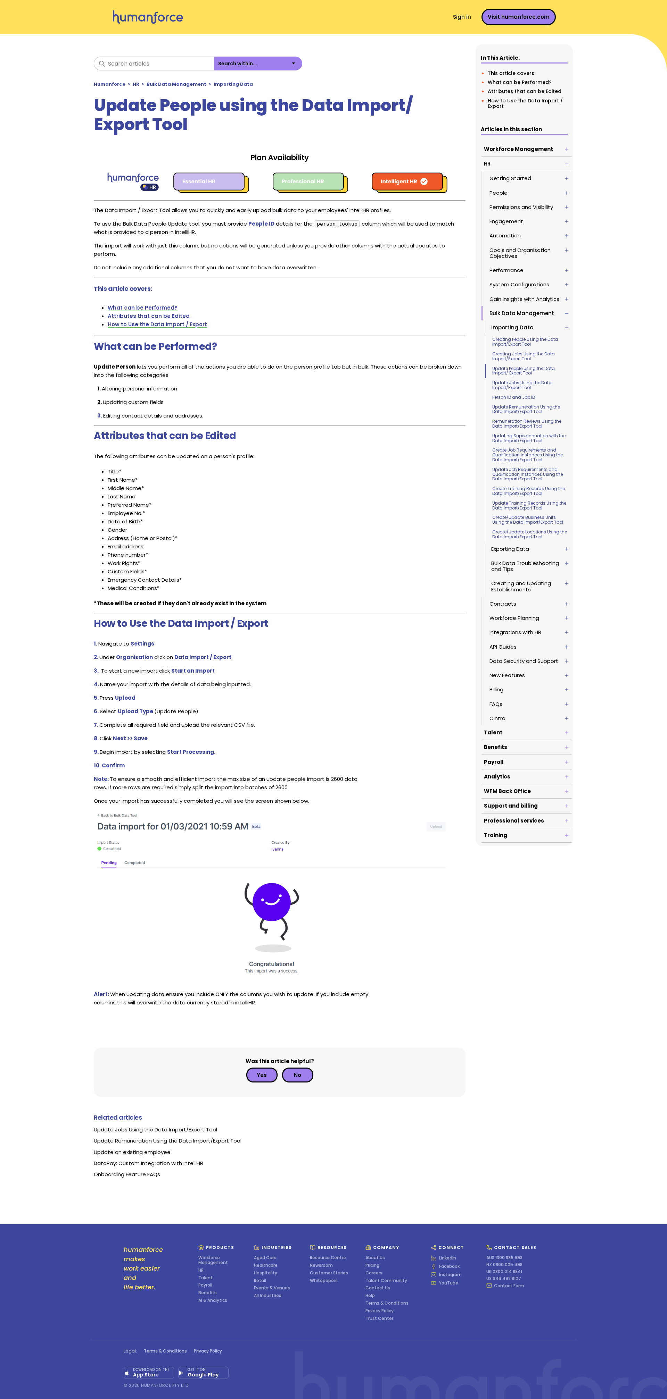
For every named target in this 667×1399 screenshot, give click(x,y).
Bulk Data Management (176, 84)
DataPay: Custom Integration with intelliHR (148, 1163)
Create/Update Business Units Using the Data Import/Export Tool (527, 519)
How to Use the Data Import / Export (525, 103)
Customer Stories (329, 1273)
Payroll (205, 1285)
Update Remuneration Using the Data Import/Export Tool (526, 409)
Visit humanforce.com (519, 16)
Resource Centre (328, 1257)
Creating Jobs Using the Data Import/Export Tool (523, 356)
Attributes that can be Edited (524, 91)
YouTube (448, 1283)
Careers (373, 1273)
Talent (205, 1277)
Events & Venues (272, 1288)
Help (370, 1295)
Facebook (449, 1266)
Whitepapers (324, 1280)
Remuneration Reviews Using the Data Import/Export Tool (526, 423)
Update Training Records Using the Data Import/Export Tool (529, 505)
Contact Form (509, 1285)
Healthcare (266, 1265)
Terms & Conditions (387, 1303)
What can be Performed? (520, 82)
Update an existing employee (132, 1152)
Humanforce (109, 84)
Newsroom (321, 1265)
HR (136, 84)
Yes (262, 1075)
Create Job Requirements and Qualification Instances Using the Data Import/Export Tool (527, 455)
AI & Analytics (212, 1300)
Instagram (450, 1275)
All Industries (267, 1295)
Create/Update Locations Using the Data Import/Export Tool (529, 534)
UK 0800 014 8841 (504, 1271)
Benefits (207, 1292)
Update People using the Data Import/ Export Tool (523, 370)
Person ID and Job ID (513, 397)
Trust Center (379, 1318)
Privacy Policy (379, 1310)
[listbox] (258, 63)
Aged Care (265, 1257)
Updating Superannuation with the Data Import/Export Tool (529, 438)
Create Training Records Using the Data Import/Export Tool (528, 491)
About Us (375, 1257)
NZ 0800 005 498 (504, 1264)
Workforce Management (213, 1260)
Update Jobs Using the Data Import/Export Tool (522, 385)
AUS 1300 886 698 (504, 1257)
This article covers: (511, 73)
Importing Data (233, 84)
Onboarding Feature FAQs (127, 1174)
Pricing (372, 1265)
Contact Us (377, 1288)
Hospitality (265, 1273)
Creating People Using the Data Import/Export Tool (525, 341)
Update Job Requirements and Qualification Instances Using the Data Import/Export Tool (527, 474)
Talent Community (386, 1280)
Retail (260, 1280)
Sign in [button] (462, 16)
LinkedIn (447, 1258)
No (297, 1075)
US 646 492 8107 (503, 1278)
